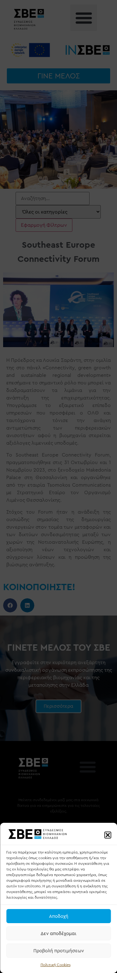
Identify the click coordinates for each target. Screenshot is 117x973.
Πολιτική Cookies (56, 965)
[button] (108, 835)
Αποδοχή (58, 916)
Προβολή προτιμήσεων (58, 950)
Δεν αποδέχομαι (58, 933)
